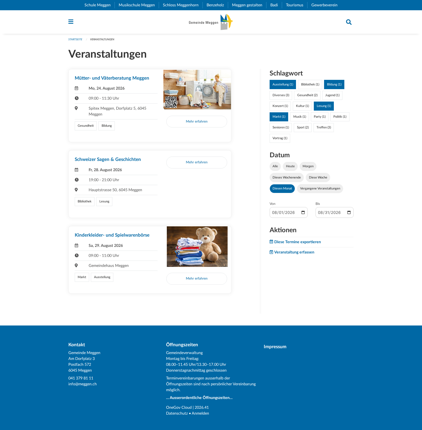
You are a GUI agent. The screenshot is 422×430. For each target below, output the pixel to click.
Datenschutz (177, 413)
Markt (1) (279, 116)
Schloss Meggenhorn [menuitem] (182, 5)
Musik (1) (299, 116)
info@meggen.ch (82, 384)
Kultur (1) (302, 106)
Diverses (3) (281, 95)
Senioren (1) (281, 127)
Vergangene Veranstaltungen (320, 188)
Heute (290, 166)
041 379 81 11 (80, 378)
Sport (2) (303, 127)
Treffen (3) (323, 127)
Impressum (275, 347)
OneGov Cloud (179, 407)
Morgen (308, 166)
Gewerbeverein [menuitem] (326, 5)
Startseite (75, 39)
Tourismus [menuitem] (296, 5)
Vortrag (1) (280, 138)
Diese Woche (318, 177)
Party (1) (320, 116)
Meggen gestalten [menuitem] (249, 5)
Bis (318, 204)
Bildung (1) (334, 84)
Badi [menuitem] (276, 5)
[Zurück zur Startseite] (211, 22)
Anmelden (200, 413)
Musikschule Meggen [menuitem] (139, 5)
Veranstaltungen (102, 39)
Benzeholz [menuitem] (217, 5)
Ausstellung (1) (283, 84)
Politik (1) (339, 116)
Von (272, 204)
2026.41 (202, 407)
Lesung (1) (324, 106)
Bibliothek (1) (310, 84)
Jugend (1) (332, 95)
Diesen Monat (282, 188)
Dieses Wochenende (287, 177)
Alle (275, 166)
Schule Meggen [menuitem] (99, 5)
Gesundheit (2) (307, 95)
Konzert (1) (280, 106)
